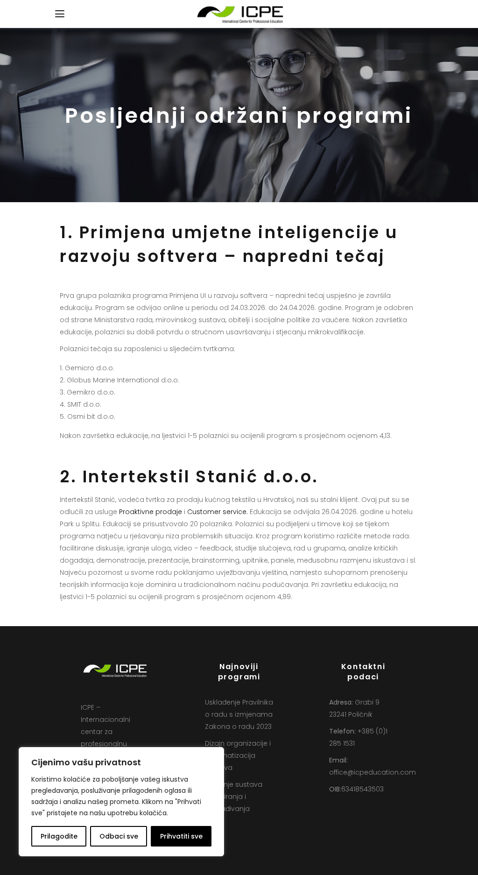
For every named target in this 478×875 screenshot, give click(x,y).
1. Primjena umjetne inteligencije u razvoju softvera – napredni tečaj (229, 244)
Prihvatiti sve (181, 836)
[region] (121, 801)
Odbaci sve (118, 836)
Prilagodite (59, 836)
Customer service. (217, 511)
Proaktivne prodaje (150, 511)
